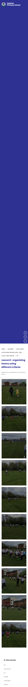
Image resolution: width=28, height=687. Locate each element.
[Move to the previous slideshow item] (25, 337)
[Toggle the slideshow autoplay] (25, 341)
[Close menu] (24, 4)
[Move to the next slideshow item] (25, 333)
